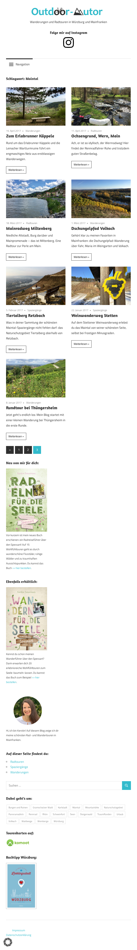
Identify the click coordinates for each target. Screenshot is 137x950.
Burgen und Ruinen (18, 807)
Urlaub (120, 814)
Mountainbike (92, 807)
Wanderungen (33, 131)
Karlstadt (62, 807)
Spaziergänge (34, 310)
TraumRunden (104, 814)
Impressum (18, 930)
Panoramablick (16, 814)
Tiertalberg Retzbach (25, 315)
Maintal (76, 807)
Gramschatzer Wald (43, 807)
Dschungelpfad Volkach (93, 228)
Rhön (45, 814)
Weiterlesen (15, 170)
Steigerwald (86, 814)
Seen (72, 814)
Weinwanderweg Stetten (94, 315)
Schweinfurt (59, 814)
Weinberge (43, 821)
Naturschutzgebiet (113, 807)
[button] (8, 942)
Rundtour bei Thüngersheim (31, 407)
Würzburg (59, 821)
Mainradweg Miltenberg (29, 228)
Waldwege (27, 821)
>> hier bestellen (21, 568)
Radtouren (96, 131)
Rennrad (33, 814)
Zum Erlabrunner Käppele (30, 135)
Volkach (12, 821)
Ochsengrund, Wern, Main (95, 135)
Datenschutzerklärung (18, 935)
